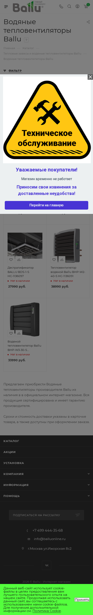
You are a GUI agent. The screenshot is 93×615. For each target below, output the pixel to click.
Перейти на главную (46, 205)
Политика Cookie (46, 611)
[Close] (90, 77)
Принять (82, 600)
